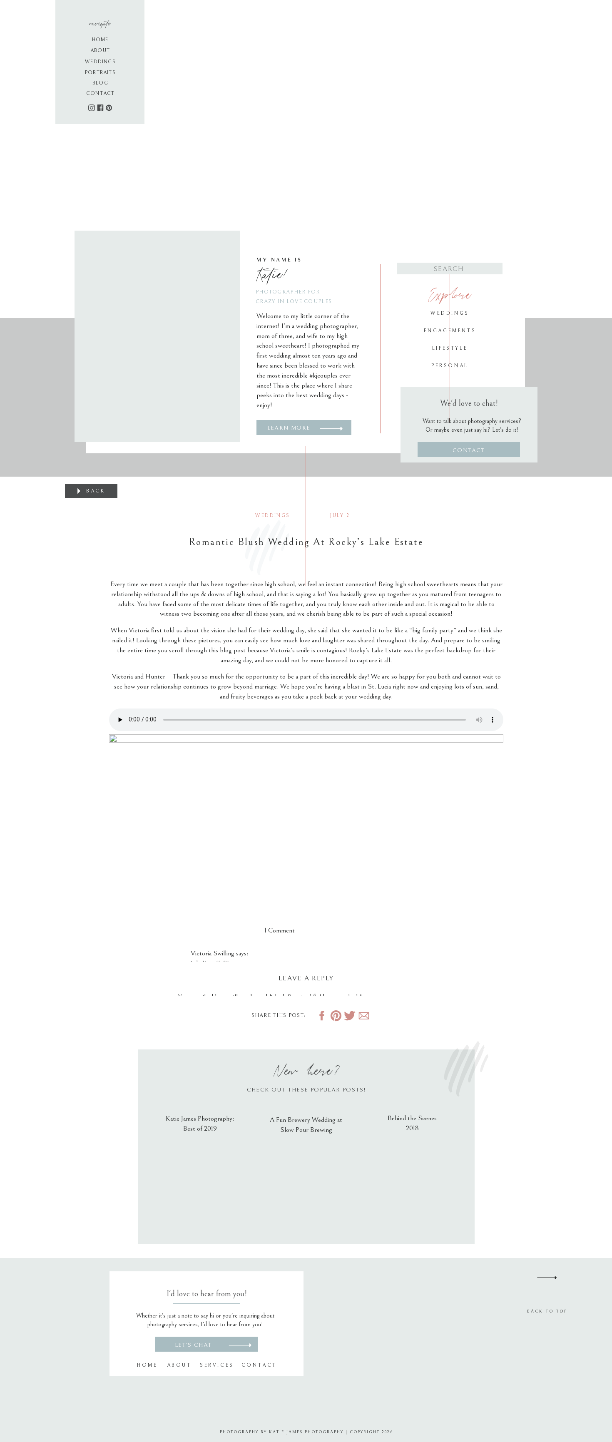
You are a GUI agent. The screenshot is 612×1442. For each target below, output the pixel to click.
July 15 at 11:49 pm (215, 963)
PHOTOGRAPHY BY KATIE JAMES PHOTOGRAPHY (281, 1432)
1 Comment (279, 930)
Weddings (272, 515)
